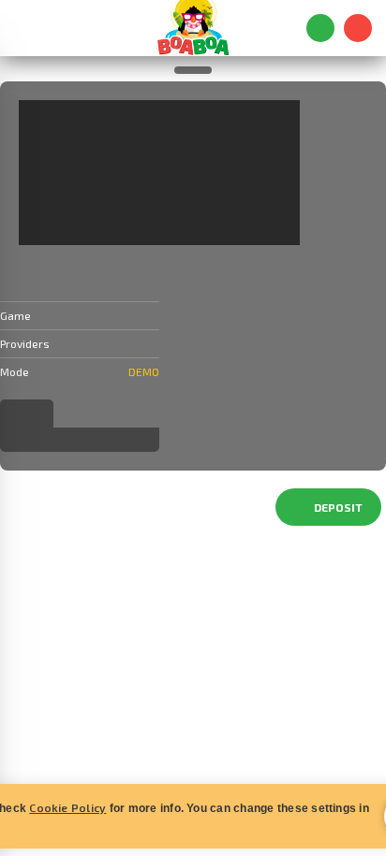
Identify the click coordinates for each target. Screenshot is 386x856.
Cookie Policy (67, 807)
